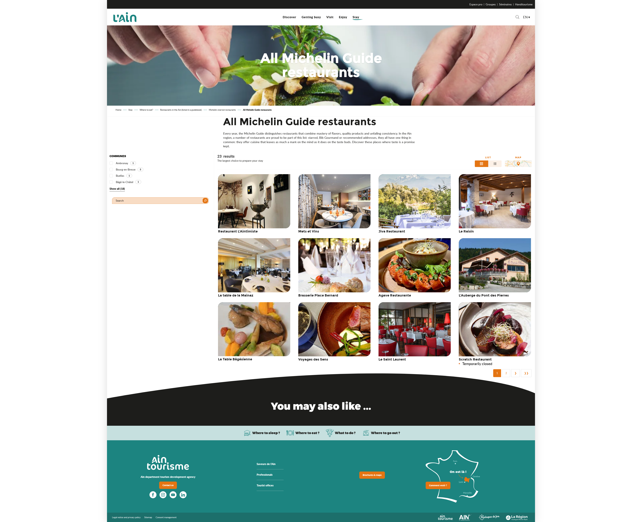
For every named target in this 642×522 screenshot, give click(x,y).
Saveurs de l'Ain (266, 464)
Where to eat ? (307, 433)
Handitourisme (523, 4)
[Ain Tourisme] (445, 517)
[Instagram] (163, 495)
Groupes (491, 4)
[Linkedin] (183, 495)
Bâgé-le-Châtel (127, 182)
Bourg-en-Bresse (128, 169)
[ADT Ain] (124, 17)
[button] (517, 17)
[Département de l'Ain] (465, 517)
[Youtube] (173, 495)
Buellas (123, 176)
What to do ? (345, 433)
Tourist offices (265, 485)
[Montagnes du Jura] (489, 517)
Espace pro (475, 4)
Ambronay (125, 163)
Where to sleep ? (266, 433)
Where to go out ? (385, 433)
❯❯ (526, 373)
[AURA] (516, 517)
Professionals (265, 475)
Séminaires (505, 4)
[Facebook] (153, 495)
